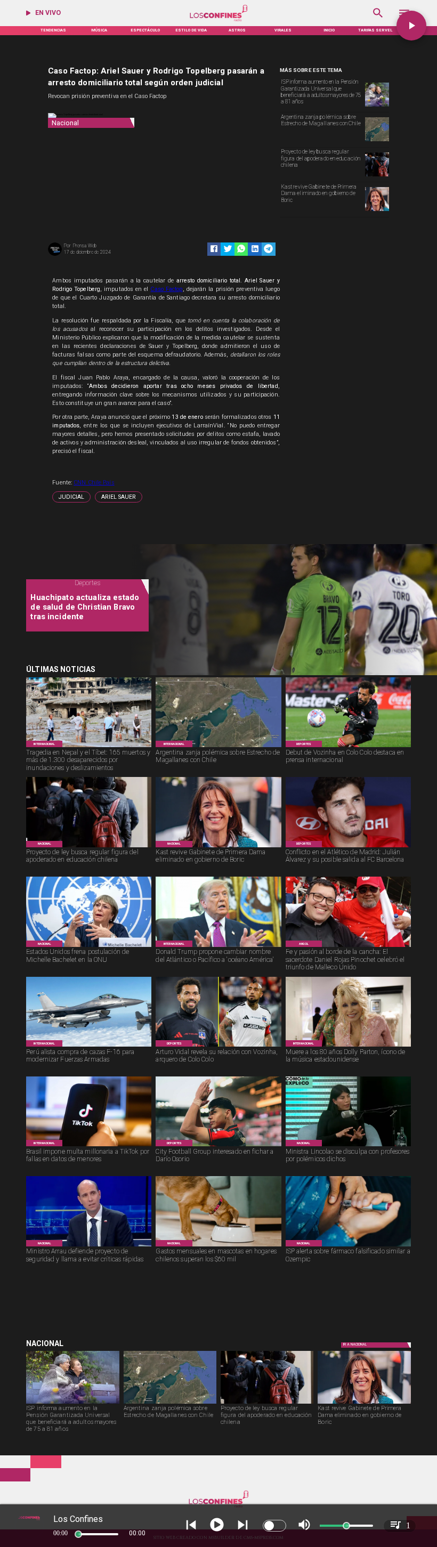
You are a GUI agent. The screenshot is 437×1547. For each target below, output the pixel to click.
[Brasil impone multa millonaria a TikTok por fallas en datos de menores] (88, 1146)
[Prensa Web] (55, 255)
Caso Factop (166, 289)
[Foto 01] (348, 946)
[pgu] (377, 106)
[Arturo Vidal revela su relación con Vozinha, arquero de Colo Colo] (218, 1046)
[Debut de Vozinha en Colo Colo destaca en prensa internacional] (348, 747)
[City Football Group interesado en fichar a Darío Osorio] (218, 1146)
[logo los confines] (218, 20)
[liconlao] (348, 1146)
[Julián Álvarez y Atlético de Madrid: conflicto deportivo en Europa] (348, 847)
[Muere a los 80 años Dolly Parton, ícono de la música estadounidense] (348, 1046)
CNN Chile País (94, 482)
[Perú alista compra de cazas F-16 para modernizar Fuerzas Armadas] (88, 1046)
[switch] (274, 1526)
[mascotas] (218, 1246)
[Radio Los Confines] (378, 20)
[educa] (377, 175)
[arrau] (88, 1246)
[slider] (78, 1534)
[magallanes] (377, 140)
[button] (71, 497)
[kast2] (377, 210)
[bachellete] (88, 946)
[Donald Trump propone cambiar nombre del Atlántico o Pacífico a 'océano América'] (218, 946)
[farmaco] (348, 1246)
